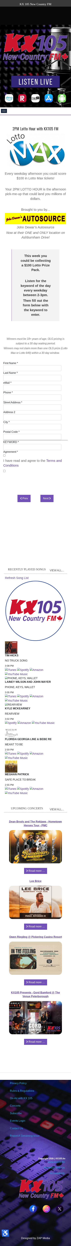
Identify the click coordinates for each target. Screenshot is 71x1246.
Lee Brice (35, 881)
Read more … (36, 870)
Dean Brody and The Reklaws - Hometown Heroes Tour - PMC (35, 823)
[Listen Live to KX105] (35, 82)
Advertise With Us (54, 1167)
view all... (57, 570)
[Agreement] (4, 456)
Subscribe (16, 1113)
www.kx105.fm (56, 1162)
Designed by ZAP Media (35, 1238)
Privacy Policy (18, 1083)
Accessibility (57, 1173)
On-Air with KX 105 (21, 1098)
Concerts (15, 1105)
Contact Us (16, 1128)
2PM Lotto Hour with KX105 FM (35, 128)
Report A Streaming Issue (25, 1135)
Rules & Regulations (22, 1090)
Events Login (17, 1120)
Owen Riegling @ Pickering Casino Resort (35, 936)
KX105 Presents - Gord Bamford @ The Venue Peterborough (35, 994)
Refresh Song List (17, 578)
